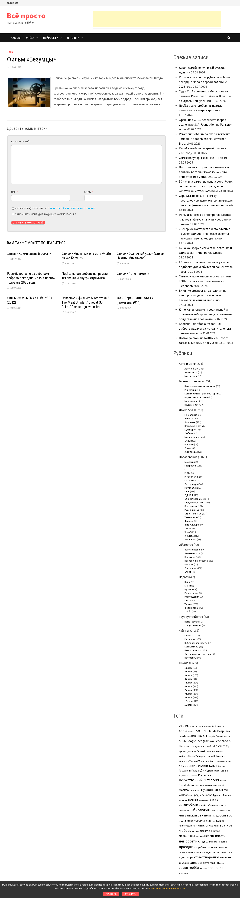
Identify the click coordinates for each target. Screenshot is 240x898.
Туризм (188, 604)
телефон (226, 857)
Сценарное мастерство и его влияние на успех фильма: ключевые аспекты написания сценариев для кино (204, 233)
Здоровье (190, 422)
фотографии (211, 862)
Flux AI (201, 736)
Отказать (130, 894)
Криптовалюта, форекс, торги (201, 393)
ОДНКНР (189, 495)
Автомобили (191, 368)
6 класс (188, 686)
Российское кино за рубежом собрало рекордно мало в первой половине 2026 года (31, 277)
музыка (200, 836)
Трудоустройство (191, 617)
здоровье (221, 815)
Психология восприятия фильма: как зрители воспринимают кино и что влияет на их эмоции (204, 172)
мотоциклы (187, 836)
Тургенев (217, 795)
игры (181, 821)
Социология (191, 568)
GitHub (182, 741)
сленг (199, 852)
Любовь (188, 433)
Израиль (183, 775)
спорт (189, 857)
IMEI (212, 741)
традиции (184, 862)
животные (199, 815)
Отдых (188, 440)
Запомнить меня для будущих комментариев (45, 214)
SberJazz (224, 752)
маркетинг (206, 830)
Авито (213, 761)
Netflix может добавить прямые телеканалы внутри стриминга (85, 275)
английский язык (207, 805)
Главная (15, 38)
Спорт (187, 571)
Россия (218, 790)
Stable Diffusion (187, 756)
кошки (220, 820)
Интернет (189, 639)
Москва (184, 790)
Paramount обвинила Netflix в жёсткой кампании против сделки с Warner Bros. (205, 138)
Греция (195, 770)
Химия (187, 528)
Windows (184, 761)
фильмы (196, 862)
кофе (213, 821)
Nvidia (192, 751)
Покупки (189, 444)
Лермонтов (194, 785)
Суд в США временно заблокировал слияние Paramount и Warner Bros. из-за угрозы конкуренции (205, 96)
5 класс (188, 682)
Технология (190, 517)
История (189, 480)
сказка (190, 852)
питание (213, 841)
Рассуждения (191, 596)
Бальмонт (202, 765)
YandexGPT (194, 761)
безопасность (186, 810)
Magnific (197, 747)
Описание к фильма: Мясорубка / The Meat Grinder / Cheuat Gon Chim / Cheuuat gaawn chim (85, 302)
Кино (10, 51)
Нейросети (50, 38)
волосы (214, 810)
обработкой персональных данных (72, 208)
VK (209, 756)
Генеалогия (190, 414)
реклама (222, 847)
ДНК (203, 770)
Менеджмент (191, 401)
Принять (111, 894)
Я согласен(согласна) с (55, 208)
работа (202, 847)
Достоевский (213, 770)
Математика (191, 487)
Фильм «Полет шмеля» (133, 273)
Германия (221, 766)
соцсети (182, 857)
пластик (222, 841)
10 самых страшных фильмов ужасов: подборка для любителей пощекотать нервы (205, 267)
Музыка (188, 589)
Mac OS (190, 746)
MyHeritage (184, 751)
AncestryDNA (207, 726)
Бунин (213, 765)
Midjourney (220, 746)
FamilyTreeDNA (187, 736)
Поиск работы (192, 621)
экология (215, 867)
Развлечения (191, 593)
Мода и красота (193, 437)
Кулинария (190, 429)
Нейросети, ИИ (192, 650)
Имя (14, 191)
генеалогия (224, 810)
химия (184, 868)
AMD (201, 726)
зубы (230, 816)
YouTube (205, 761)
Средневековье (202, 795)
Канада (223, 781)
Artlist (190, 731)
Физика (188, 521)
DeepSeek (223, 731)
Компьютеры (191, 646)
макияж (195, 831)
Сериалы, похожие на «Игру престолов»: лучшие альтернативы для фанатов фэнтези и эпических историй (206, 200)
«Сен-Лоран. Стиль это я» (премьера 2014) (135, 300)
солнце (206, 852)
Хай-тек (184, 630)
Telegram (201, 756)
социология (224, 852)
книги (208, 820)
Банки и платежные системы (200, 386)
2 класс (188, 671)
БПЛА (192, 765)
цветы (203, 868)
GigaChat (227, 736)
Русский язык (191, 509)
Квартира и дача (193, 425)
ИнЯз (187, 473)
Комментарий (21, 141)
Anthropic (218, 726)
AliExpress (194, 726)
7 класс (188, 690)
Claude (211, 731)
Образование (188, 457)
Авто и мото (187, 364)
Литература (191, 484)
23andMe (184, 726)
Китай (182, 785)
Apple (183, 731)
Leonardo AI (223, 741)
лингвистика (204, 825)
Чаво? (187, 532)
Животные (190, 418)
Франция (192, 800)
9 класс (188, 697)
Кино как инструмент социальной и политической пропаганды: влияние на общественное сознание (205, 314)
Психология (190, 506)
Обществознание (194, 498)
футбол (221, 863)
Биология (189, 461)
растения (212, 847)
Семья (187, 448)
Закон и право (192, 549)
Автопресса (190, 372)
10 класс (189, 701)
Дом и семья (187, 410)
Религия (188, 564)
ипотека (188, 820)
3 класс (188, 675)
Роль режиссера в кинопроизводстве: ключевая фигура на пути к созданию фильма (205, 219)
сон (212, 852)
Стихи (187, 600)
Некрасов (194, 790)
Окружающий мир (194, 502)
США (182, 795)
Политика (189, 557)
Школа (183, 663)
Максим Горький (216, 785)
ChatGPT (200, 731)
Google (191, 741)
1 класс (188, 667)
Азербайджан (221, 761)
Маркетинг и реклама (196, 397)
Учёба (30, 38)
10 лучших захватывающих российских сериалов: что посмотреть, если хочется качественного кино (205, 186)
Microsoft (206, 746)
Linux (182, 746)
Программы (190, 657)
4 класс (188, 678)
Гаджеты (189, 635)
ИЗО (186, 469)
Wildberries (218, 756)
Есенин (224, 770)
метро (216, 830)
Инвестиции (191, 389)
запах (210, 816)
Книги (187, 585)
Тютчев (227, 795)
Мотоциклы (190, 376)
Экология (189, 535)
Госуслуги (185, 770)
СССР (226, 790)
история (199, 820)
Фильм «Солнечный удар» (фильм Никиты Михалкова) (140, 255)
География (190, 465)
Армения (184, 766)
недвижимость (214, 836)
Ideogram (203, 741)
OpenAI (201, 751)
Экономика (190, 539)
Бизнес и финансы (191, 381)
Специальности (193, 625)
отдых (203, 841)
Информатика (192, 476)
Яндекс (214, 800)
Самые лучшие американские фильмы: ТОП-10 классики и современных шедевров (205, 281)
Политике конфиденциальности (167, 888)
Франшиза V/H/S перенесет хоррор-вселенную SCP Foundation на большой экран (205, 124)
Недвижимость (192, 404)
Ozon (210, 751)
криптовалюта (187, 825)
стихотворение (206, 857)
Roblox (217, 751)
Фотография (191, 607)
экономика (183, 873)
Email (88, 191)
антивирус (220, 805)
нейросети (188, 841)
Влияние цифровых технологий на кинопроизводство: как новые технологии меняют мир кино (202, 295)
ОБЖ (187, 491)
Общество (186, 545)
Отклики (73, 38)
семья (182, 852)
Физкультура (191, 524)
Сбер (189, 795)
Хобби (187, 611)
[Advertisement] (157, 19)
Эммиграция (191, 451)
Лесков (204, 785)
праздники (188, 846)
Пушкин (207, 790)
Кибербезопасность (195, 642)
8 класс (188, 693)
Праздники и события (196, 560)
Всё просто (26, 15)
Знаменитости (192, 553)
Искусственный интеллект (199, 780)
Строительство (193, 513)
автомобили (188, 804)
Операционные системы (197, 654)
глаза (181, 815)
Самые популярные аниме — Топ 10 (203, 158)
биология (201, 810)
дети (188, 815)
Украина (183, 800)
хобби (194, 868)
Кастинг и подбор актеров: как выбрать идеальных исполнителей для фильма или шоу (205, 328)
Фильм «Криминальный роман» (29, 253)
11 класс (189, 704)
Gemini (219, 736)
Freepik (210, 736)
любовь (185, 830)
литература (223, 825)
